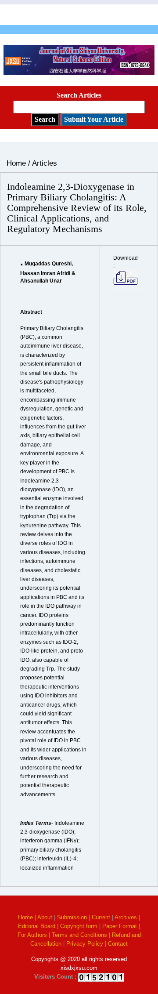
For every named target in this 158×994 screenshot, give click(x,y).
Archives (126, 917)
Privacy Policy (84, 943)
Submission (72, 917)
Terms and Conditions (79, 935)
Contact (118, 943)
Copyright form (78, 926)
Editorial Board (36, 926)
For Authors (32, 935)
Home (25, 917)
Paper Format (119, 926)
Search (45, 119)
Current (101, 917)
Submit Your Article (93, 119)
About (44, 917)
